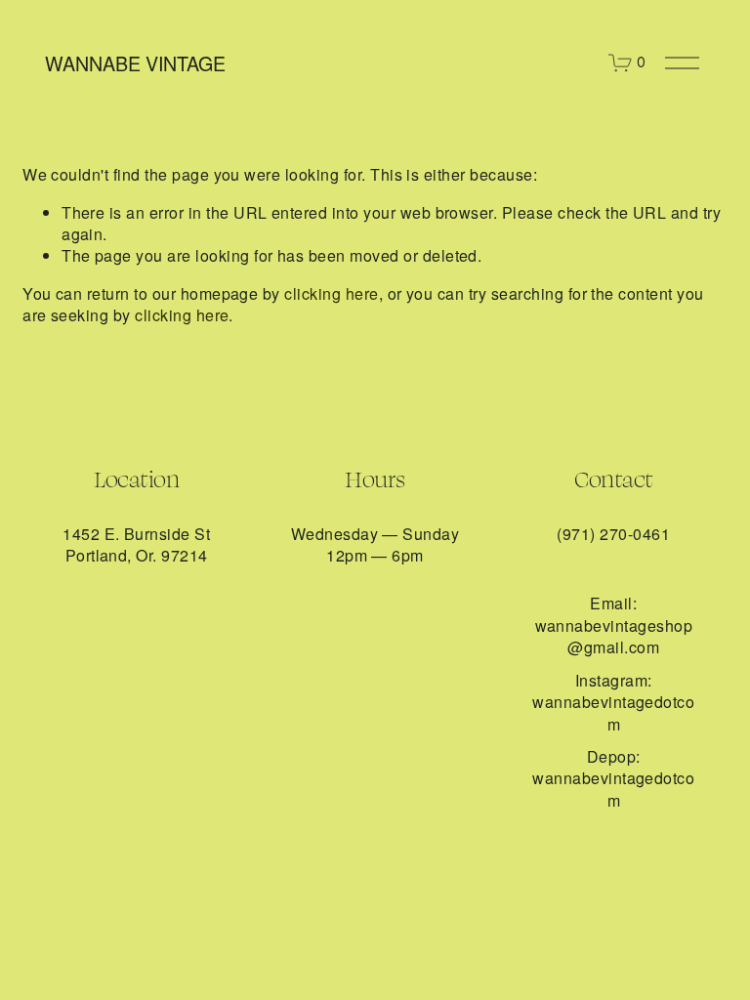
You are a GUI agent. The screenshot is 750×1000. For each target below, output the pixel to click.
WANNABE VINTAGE (135, 63)
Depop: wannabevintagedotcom (613, 779)
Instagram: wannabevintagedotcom (613, 702)
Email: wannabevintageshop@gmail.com (614, 625)
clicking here (331, 293)
